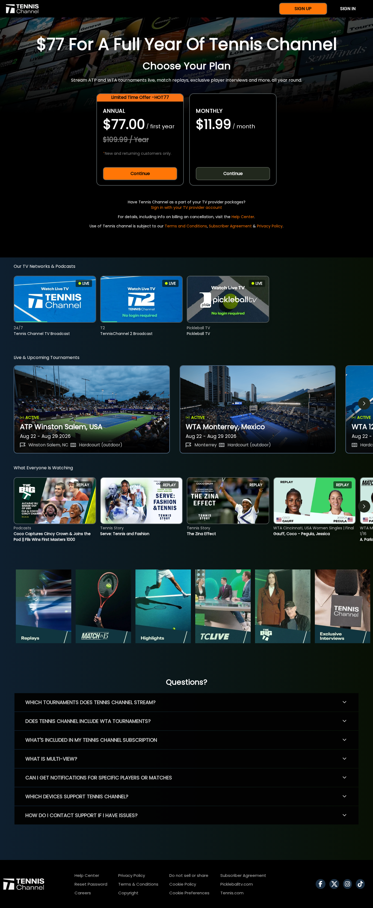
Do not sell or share (188, 875)
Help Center (243, 216)
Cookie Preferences (189, 893)
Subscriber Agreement (230, 226)
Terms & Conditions (138, 884)
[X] (335, 884)
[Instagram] (349, 884)
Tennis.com (232, 893)
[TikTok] (362, 884)
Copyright (128, 893)
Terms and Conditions (186, 226)
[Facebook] (322, 884)
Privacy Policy (270, 226)
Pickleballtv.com (236, 884)
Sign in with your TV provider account (186, 207)
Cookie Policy (182, 884)
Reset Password (91, 884)
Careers (83, 893)
